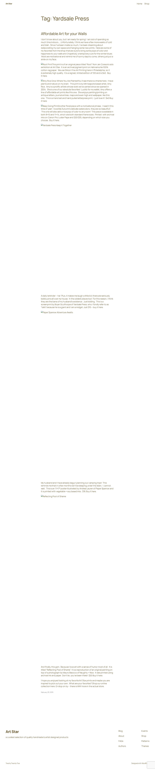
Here (45, 75)
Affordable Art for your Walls (64, 34)
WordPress (145, 763)
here (45, 101)
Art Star (9, 3)
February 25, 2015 (47, 692)
